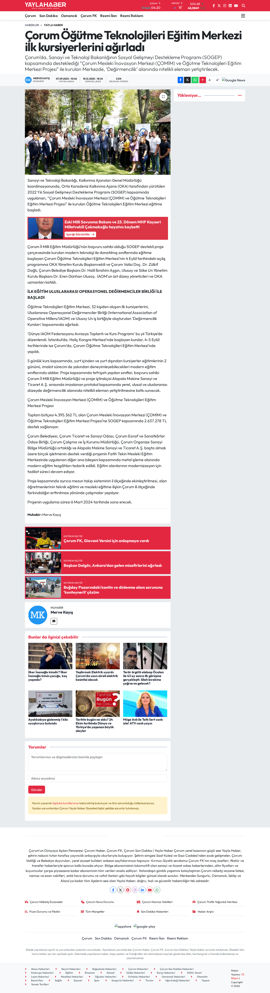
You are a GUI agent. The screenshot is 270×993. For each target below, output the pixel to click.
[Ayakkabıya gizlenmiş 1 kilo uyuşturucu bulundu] (50, 703)
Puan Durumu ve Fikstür (44, 911)
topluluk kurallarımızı (65, 803)
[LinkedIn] (142, 890)
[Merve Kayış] (37, 614)
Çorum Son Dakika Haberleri (176, 968)
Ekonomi (89, 972)
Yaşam (205, 980)
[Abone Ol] (233, 80)
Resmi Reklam (131, 15)
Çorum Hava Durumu (100, 902)
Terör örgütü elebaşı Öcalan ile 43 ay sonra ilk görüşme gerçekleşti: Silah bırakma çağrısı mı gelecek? (143, 678)
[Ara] (243, 5)
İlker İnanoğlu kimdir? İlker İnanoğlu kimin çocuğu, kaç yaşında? (47, 676)
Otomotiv (202, 976)
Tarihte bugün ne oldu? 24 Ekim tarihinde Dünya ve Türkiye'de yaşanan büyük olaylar (95, 725)
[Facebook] (113, 890)
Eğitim (69, 972)
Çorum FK (89, 15)
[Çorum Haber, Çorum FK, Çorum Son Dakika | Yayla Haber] (45, 5)
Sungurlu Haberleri (122, 980)
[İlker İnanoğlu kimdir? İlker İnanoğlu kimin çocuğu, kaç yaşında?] (50, 656)
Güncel (110, 972)
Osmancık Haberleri (173, 976)
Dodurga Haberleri (42, 972)
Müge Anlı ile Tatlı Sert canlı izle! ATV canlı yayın (143, 721)
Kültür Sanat (194, 972)
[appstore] (123, 926)
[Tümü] (240, 95)
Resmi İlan (108, 15)
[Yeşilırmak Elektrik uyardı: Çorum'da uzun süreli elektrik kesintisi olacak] (98, 656)
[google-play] (144, 926)
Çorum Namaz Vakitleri (157, 902)
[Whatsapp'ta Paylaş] (195, 80)
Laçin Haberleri (39, 976)
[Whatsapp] (157, 890)
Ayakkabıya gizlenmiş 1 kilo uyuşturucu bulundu (48, 721)
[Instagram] (135, 890)
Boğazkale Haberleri (104, 968)
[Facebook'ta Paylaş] (180, 80)
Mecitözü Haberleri (71, 976)
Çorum (30, 15)
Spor (96, 980)
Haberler (32, 25)
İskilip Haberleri (135, 972)
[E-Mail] (54, 621)
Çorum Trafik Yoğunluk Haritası (217, 902)
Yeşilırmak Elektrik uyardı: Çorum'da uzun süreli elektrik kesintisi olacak (97, 676)
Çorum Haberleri (138, 968)
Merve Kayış (62, 612)
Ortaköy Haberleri (138, 976)
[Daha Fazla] (202, 80)
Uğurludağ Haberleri (177, 980)
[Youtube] (149, 890)
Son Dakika (48, 15)
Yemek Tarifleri (39, 984)
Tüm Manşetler (95, 911)
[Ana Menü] (243, 15)
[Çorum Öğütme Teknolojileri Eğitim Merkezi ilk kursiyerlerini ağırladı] (98, 132)
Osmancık (69, 15)
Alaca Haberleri (40, 968)
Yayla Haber (53, 25)
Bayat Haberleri (70, 968)
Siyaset (77, 980)
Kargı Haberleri (165, 972)
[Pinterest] (128, 890)
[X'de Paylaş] (187, 80)
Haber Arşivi (206, 911)
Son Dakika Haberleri (154, 911)
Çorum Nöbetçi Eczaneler (46, 902)
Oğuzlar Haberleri (105, 976)
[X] (120, 890)
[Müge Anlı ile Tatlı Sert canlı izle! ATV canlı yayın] (145, 703)
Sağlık (58, 980)
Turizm (149, 980)
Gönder (36, 790)
